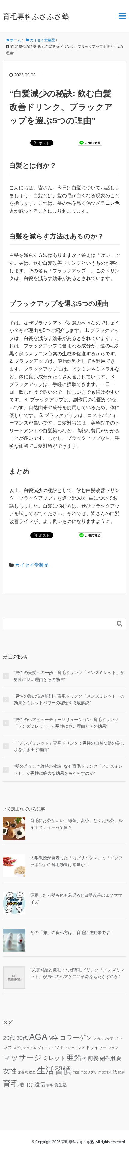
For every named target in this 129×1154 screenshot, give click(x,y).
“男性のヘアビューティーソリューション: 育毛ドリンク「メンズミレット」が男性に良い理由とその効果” (66, 723)
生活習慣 (54, 1070)
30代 (22, 1038)
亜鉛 (74, 1057)
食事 (49, 1085)
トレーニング (75, 1048)
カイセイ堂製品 (32, 565)
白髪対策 (105, 1072)
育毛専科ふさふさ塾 (36, 16)
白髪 (76, 1072)
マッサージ (22, 1057)
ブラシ (113, 1048)
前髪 (93, 1058)
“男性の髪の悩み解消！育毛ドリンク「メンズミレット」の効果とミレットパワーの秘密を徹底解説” (69, 699)
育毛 (11, 1083)
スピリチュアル (24, 1048)
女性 (10, 1071)
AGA (38, 1037)
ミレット (54, 1058)
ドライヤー (96, 1047)
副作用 (107, 1058)
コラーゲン (76, 1037)
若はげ (26, 1084)
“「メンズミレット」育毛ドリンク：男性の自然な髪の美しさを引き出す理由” (69, 746)
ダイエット (46, 1048)
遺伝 (39, 1084)
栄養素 (23, 1072)
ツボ (59, 1047)
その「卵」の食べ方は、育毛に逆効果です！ (72, 932)
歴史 (32, 1072)
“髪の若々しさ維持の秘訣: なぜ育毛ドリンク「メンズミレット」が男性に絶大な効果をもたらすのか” (68, 769)
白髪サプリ (89, 1072)
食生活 (60, 1085)
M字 (53, 1038)
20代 (9, 1037)
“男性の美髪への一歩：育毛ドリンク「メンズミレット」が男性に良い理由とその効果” (69, 676)
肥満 (121, 1072)
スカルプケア (103, 1038)
